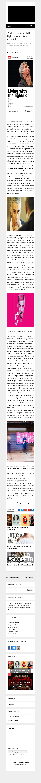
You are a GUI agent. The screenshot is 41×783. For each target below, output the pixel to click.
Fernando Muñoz (13, 623)
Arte (18, 43)
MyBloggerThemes (20, 764)
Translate (22, 754)
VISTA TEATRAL (13, 729)
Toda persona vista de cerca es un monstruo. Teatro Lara (20, 685)
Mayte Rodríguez (13, 625)
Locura (29, 43)
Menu (9, 26)
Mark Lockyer (11, 45)
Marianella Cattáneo (14, 634)
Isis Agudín (23, 43)
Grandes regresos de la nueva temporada (17, 528)
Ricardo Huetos (13, 632)
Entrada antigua (28, 577)
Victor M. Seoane (13, 627)
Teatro (23, 45)
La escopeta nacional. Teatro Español (20, 565)
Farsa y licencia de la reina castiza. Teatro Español (19, 547)
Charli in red (11, 629)
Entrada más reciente (12, 577)
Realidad (18, 45)
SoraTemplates (23, 762)
